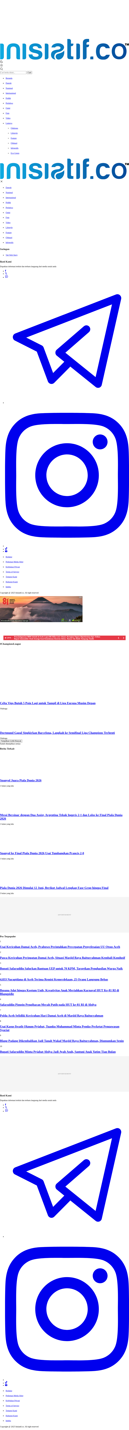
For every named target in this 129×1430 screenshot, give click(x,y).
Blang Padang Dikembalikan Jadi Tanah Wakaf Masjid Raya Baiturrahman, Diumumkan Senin (62, 1040)
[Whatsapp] (6, 277)
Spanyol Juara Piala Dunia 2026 (20, 780)
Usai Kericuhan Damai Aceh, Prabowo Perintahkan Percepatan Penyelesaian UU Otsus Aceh (60, 946)
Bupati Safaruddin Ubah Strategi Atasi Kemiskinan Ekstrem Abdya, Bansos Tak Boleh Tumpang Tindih (54, 639)
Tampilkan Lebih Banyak (11, 741)
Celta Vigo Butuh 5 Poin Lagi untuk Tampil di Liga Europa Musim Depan (47, 703)
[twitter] (6, 274)
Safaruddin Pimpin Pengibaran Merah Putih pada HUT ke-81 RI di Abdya (48, 1004)
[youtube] (6, 551)
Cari (29, 72)
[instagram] (67, 546)
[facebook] (5, 271)
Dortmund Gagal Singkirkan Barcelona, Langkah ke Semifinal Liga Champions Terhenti (57, 732)
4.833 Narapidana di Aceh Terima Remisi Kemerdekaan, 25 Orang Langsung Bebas (54, 979)
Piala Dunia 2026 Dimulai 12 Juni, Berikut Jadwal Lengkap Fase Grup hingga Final (54, 887)
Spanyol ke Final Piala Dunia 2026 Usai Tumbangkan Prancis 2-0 (42, 853)
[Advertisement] (64, 915)
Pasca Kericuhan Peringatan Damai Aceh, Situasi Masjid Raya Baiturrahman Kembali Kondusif (62, 957)
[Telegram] (67, 403)
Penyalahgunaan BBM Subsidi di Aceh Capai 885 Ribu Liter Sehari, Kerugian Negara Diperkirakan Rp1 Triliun (57, 637)
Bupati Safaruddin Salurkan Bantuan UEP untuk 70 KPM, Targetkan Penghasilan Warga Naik (61, 968)
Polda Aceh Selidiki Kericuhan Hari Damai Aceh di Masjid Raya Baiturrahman (51, 1015)
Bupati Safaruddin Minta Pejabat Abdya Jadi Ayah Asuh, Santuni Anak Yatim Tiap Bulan (58, 1051)
